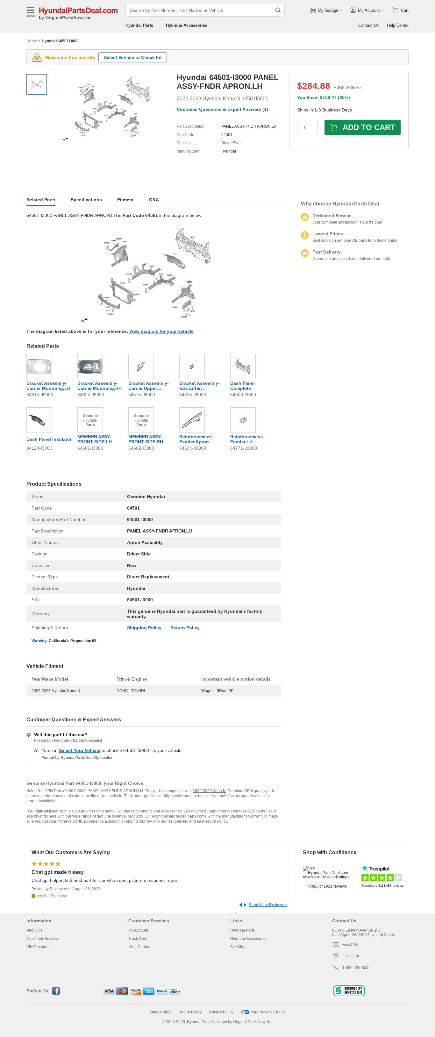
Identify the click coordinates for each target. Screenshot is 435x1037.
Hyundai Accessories (186, 25)
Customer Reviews (42, 938)
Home (31, 41)
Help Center (398, 25)
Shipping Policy (144, 627)
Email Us (350, 944)
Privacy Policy (221, 1012)
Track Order (138, 938)
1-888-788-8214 (356, 967)
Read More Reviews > (268, 905)
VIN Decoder (37, 947)
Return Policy (185, 627)
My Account (138, 930)
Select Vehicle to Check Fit (133, 57)
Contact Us (368, 25)
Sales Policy (160, 1012)
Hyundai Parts (139, 25)
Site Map (238, 947)
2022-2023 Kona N (209, 791)
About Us (34, 930)
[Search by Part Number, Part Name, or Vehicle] (278, 10)
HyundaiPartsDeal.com (46, 811)
